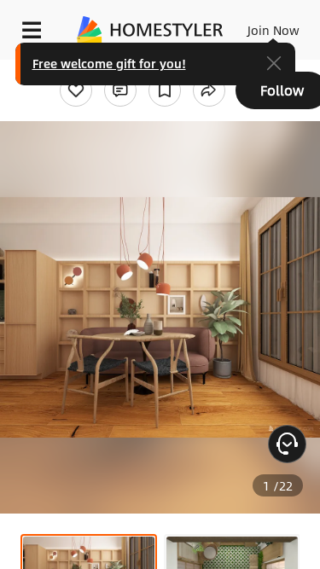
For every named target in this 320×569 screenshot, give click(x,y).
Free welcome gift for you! (109, 63)
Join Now (273, 29)
